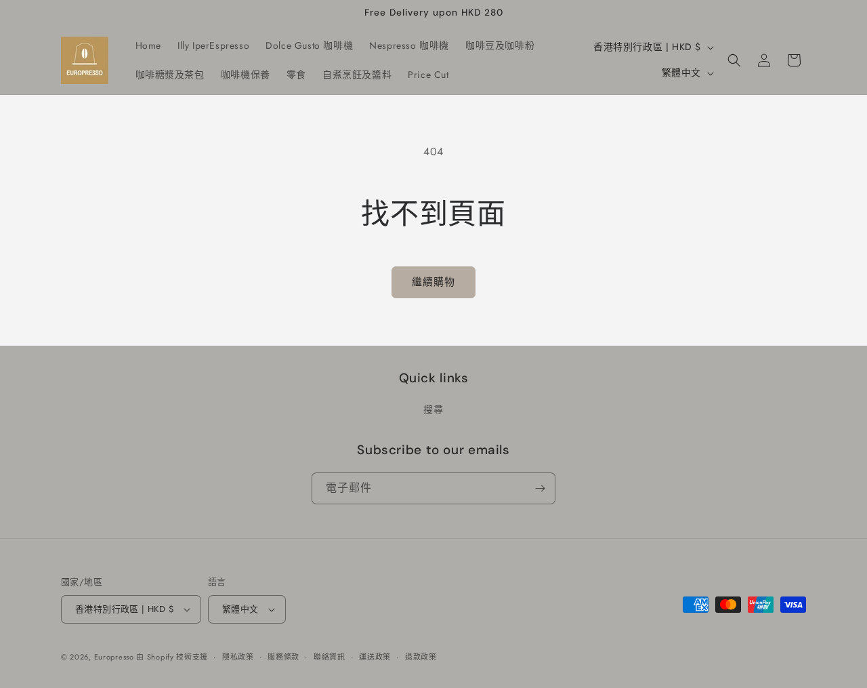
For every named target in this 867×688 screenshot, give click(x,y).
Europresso (115, 656)
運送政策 (375, 656)
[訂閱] (540, 488)
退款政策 (421, 656)
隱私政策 (238, 656)
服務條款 (283, 656)
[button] (734, 60)
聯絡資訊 (329, 656)
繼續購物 (433, 282)
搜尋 (433, 409)
